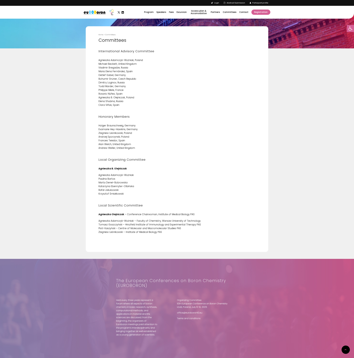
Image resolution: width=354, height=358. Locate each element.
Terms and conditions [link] (189, 318)
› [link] (345, 349)
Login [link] (216, 3)
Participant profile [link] (260, 3)
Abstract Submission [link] (236, 3)
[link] (350, 28)
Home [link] (100, 34)
